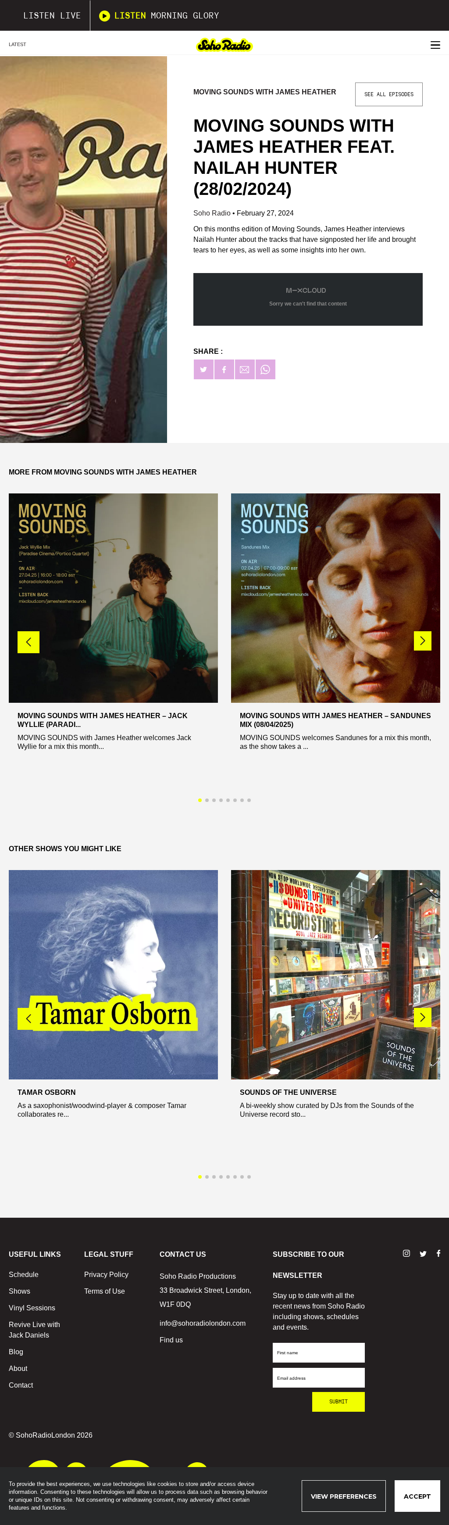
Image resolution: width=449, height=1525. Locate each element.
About (18, 1368)
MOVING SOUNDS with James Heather (264, 92)
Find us (171, 1340)
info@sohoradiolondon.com (203, 1323)
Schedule (24, 1274)
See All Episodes (388, 94)
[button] (422, 641)
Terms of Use (104, 1291)
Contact (21, 1385)
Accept (417, 1496)
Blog (16, 1352)
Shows (19, 1291)
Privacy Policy (106, 1274)
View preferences (344, 1496)
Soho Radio (212, 213)
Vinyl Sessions (32, 1308)
